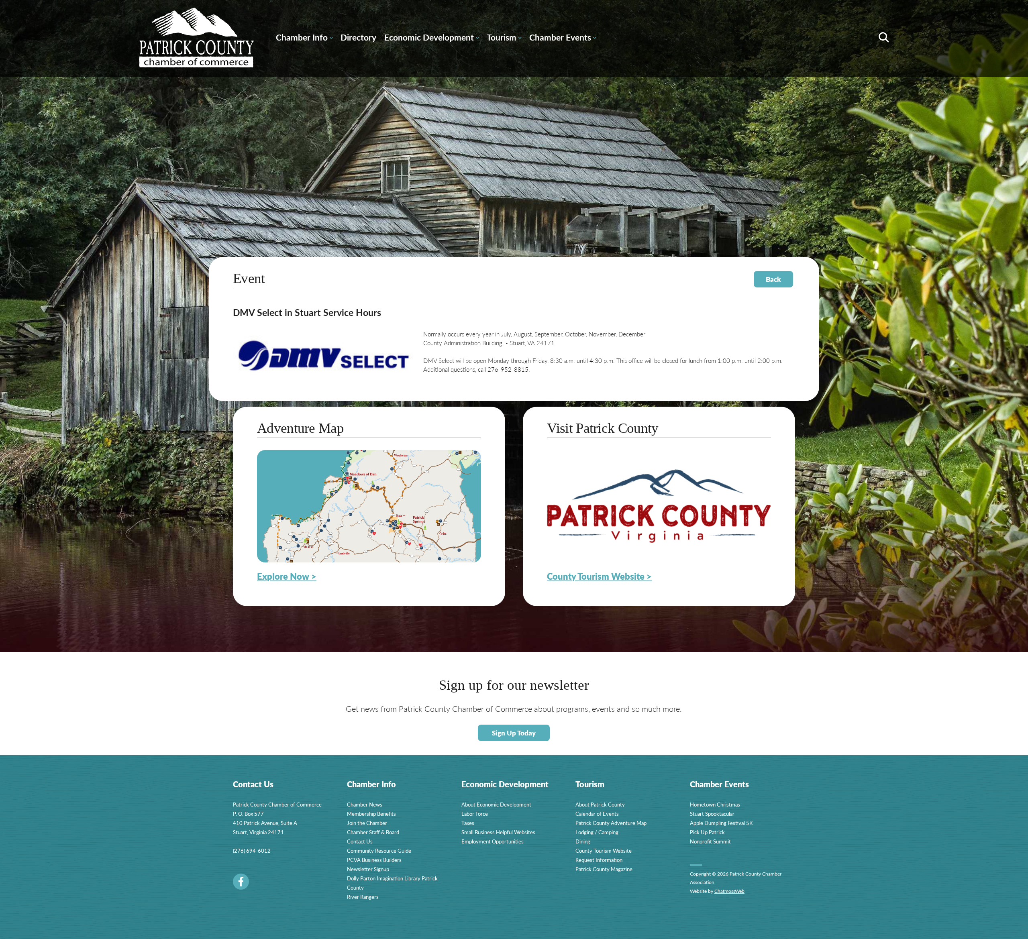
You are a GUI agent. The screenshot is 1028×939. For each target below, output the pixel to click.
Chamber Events (562, 38)
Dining (582, 841)
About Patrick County (600, 804)
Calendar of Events (597, 813)
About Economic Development (496, 804)
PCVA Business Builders (374, 860)
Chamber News (364, 804)
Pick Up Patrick (707, 832)
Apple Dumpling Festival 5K (721, 823)
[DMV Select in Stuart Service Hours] (323, 379)
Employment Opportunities (492, 841)
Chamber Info (304, 38)
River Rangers (363, 896)
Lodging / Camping (596, 832)
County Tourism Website (603, 850)
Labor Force (474, 813)
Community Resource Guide (379, 850)
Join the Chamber (367, 823)
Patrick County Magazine (603, 869)
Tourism (504, 38)
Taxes (467, 823)
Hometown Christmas (715, 804)
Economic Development (431, 38)
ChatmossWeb (729, 891)
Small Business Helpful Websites (498, 832)
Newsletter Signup (368, 869)
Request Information (598, 860)
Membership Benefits (371, 813)
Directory (358, 37)
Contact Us (360, 841)
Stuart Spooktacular (712, 813)
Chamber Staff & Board (373, 832)
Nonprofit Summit (710, 841)
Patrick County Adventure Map (611, 823)
